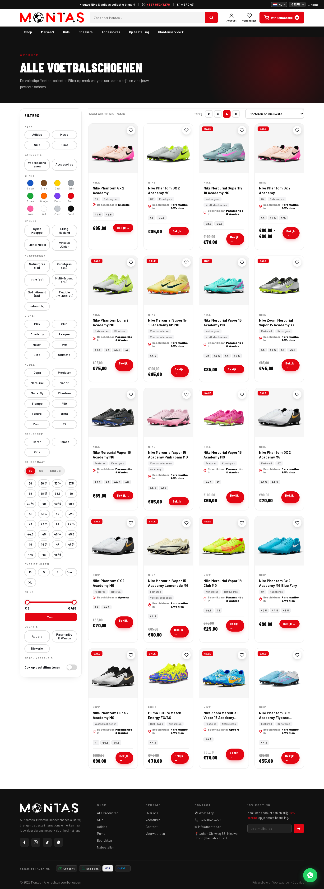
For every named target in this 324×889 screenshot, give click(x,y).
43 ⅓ (44, 524)
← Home (312, 4)
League (64, 334)
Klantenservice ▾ (170, 32)
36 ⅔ (44, 483)
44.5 (30, 534)
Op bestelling (139, 32)
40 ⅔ (57, 504)
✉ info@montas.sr (207, 827)
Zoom (37, 424)
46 (30, 544)
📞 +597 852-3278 (207, 820)
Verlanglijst (249, 20)
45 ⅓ (57, 534)
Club (64, 324)
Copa (37, 372)
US (41, 471)
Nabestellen (105, 847)
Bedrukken (104, 840)
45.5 (71, 534)
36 (30, 483)
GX (64, 424)
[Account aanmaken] (299, 828)
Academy (37, 334)
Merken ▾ (47, 32)
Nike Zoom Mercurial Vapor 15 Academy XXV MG (278, 325)
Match (37, 344)
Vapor (64, 383)
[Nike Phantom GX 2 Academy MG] (168, 148)
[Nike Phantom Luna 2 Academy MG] (113, 280)
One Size (72, 572)
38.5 (57, 493)
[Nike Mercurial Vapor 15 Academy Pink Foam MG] (168, 412)
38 (30, 493)
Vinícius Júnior (64, 244)
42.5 (71, 514)
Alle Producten (107, 813)
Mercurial (37, 383)
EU (30, 471)
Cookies (298, 882)
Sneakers (86, 32)
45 (44, 534)
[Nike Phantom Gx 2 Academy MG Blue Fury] (279, 541)
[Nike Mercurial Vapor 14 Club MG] (224, 541)
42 (57, 514)
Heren (37, 442)
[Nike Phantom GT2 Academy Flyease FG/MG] (279, 673)
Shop (28, 32)
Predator (64, 372)
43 (30, 524)
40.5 (71, 504)
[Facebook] (24, 842)
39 (71, 493)
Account (231, 20)
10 (30, 572)
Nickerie (37, 648)
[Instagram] (35, 842)
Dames (64, 442)
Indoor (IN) (37, 306)
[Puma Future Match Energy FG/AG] (168, 673)
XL (30, 582)
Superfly (37, 393)
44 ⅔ (71, 524)
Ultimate (64, 355)
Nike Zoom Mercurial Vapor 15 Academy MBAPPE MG (220, 718)
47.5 (30, 555)
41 (30, 514)
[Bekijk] (211, 17)
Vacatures (153, 820)
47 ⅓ (71, 544)
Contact (152, 827)
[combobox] (147, 17)
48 (44, 555)
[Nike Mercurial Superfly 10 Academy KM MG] (168, 280)
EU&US (55, 471)
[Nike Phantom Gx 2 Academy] (113, 148)
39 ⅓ (30, 504)
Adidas (37, 134)
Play (37, 324)
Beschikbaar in (113, 204)
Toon (50, 617)
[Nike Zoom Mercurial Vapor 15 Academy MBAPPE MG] (224, 673)
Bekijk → (123, 228)
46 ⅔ (44, 544)
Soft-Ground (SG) (37, 294)
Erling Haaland (64, 230)
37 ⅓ (57, 483)
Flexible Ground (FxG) (64, 294)
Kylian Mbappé (37, 230)
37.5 (71, 483)
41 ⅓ (44, 514)
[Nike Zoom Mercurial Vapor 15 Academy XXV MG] (279, 280)
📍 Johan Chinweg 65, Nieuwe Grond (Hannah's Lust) (215, 835)
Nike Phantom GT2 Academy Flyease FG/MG (274, 718)
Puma (64, 145)
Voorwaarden (155, 833)
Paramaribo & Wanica (64, 636)
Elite (37, 355)
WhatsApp (206, 813)
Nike (37, 145)
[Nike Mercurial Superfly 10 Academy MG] (224, 148)
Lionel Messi (37, 245)
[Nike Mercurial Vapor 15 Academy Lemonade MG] (168, 541)
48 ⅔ (57, 555)
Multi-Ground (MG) (64, 280)
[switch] (50, 667)
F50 (64, 403)
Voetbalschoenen (37, 164)
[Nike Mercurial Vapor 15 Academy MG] (224, 280)
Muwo (64, 134)
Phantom (64, 393)
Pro (64, 344)
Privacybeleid (261, 882)
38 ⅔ (44, 493)
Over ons (152, 813)
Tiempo (37, 403)
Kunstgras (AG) (64, 266)
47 (57, 544)
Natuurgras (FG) (37, 266)
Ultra (64, 414)
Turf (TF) (37, 280)
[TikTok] (47, 842)
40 (44, 504)
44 (58, 524)
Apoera (37, 636)
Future (37, 414)
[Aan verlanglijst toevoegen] (131, 130)
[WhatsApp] (58, 842)
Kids (66, 32)
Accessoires (111, 32)
